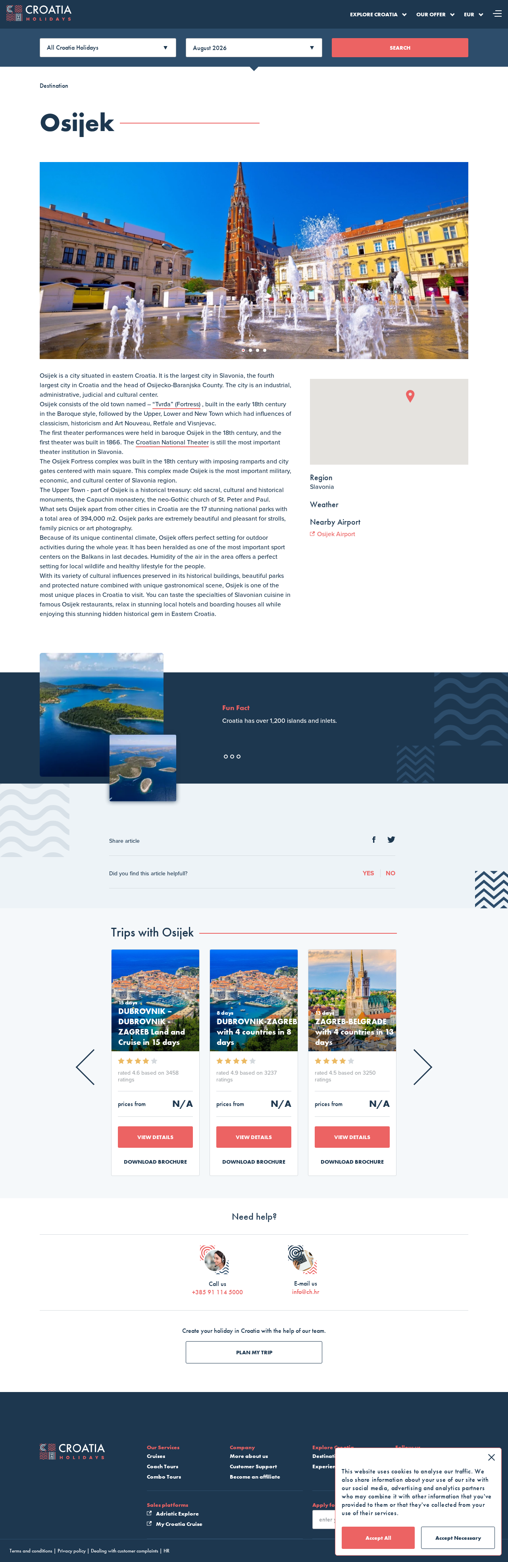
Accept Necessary (458, 1537)
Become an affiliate (255, 1476)
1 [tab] (246, 353)
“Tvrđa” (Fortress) (176, 404)
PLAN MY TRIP (254, 1352)
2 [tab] (253, 353)
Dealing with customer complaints (124, 1550)
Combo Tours (164, 1476)
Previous (94, 1067)
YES (368, 873)
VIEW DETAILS (155, 1137)
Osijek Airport (335, 534)
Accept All (378, 1537)
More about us (249, 1456)
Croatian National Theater (172, 442)
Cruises (156, 1456)
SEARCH (400, 47)
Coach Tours (162, 1466)
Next (414, 1067)
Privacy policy (72, 1550)
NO (390, 873)
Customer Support (253, 1466)
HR (166, 1550)
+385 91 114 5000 (217, 1292)
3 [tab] (260, 353)
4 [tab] (267, 353)
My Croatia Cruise (178, 1523)
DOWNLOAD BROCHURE (155, 1161)
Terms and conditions (31, 1550)
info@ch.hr (305, 1292)
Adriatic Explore (177, 1513)
